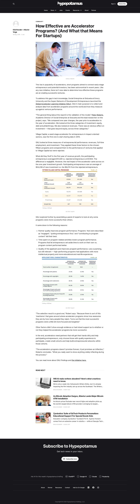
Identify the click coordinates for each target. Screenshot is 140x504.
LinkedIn (88, 487)
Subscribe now (71, 459)
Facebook (93, 487)
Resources (76, 10)
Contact (67, 487)
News (52, 10)
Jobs (61, 10)
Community (39, 21)
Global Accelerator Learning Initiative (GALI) (53, 104)
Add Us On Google (79, 487)
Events (68, 10)
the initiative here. (79, 360)
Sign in (113, 4)
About (86, 10)
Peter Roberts (97, 115)
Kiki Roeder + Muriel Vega (21, 31)
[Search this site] (13, 3)
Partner (93, 10)
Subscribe (122, 4)
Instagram (98, 487)
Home (46, 10)
